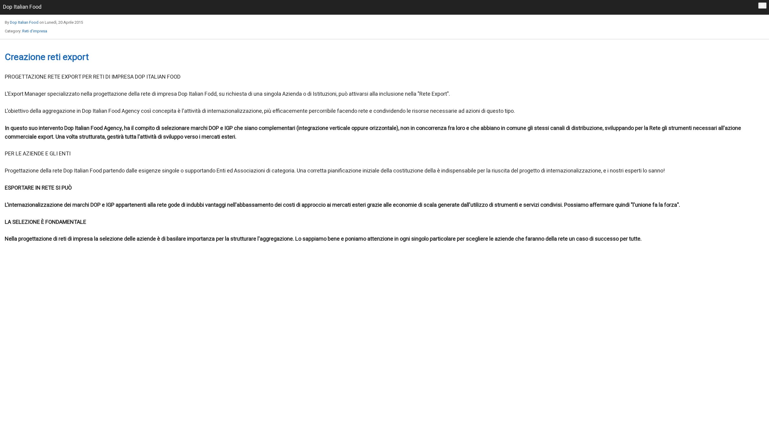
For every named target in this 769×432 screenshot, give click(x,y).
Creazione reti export (47, 57)
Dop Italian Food (24, 22)
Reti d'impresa (34, 31)
